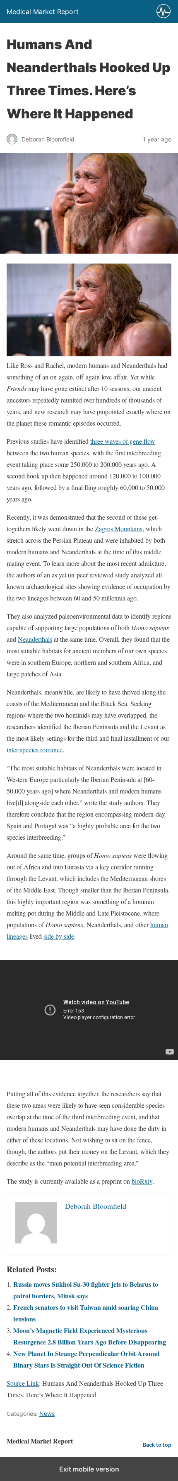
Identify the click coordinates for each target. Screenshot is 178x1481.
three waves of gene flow (122, 441)
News (47, 1413)
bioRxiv (142, 1181)
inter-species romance (35, 749)
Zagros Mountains (118, 528)
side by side (58, 936)
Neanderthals (35, 639)
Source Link (23, 1383)
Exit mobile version (89, 1469)
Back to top (157, 1445)
